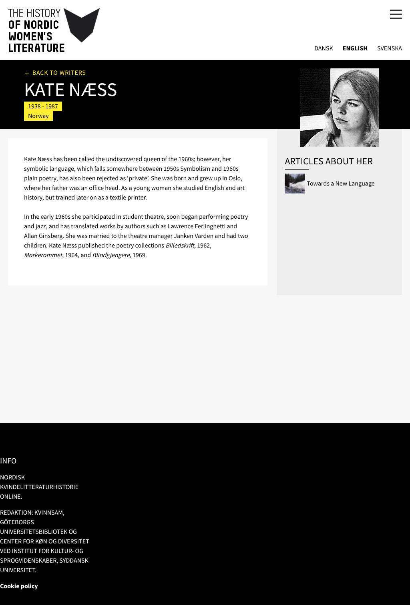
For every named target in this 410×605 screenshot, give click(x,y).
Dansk (323, 48)
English (355, 48)
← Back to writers (55, 73)
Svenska (389, 48)
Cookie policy (19, 586)
